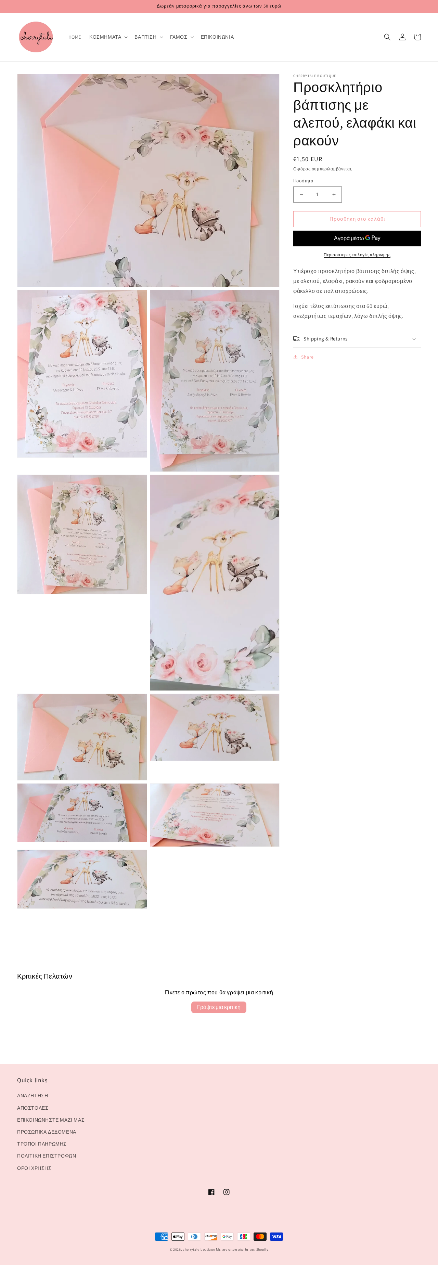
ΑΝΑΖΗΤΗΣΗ (32, 1096)
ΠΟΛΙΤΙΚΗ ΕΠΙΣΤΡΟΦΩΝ (46, 1156)
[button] (107, 37)
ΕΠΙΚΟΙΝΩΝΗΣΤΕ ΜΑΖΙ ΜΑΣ (51, 1120)
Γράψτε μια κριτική (219, 1007)
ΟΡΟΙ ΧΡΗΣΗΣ (34, 1168)
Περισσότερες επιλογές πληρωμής (357, 254)
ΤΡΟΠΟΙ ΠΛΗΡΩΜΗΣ (42, 1144)
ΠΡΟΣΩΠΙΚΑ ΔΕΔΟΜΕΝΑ (46, 1132)
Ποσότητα (303, 181)
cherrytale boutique (199, 1249)
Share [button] (307, 357)
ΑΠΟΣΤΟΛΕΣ (32, 1108)
